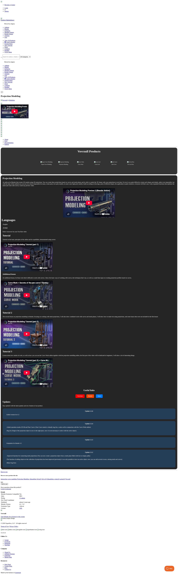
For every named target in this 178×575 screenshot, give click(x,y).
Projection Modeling (23, 479)
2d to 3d (44, 479)
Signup (6, 11)
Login (6, 8)
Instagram (7, 543)
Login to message (6, 489)
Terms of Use (5, 526)
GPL (20, 508)
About (6, 139)
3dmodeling (50, 479)
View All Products (9, 40)
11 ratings (22, 498)
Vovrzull (4, 100)
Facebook (7, 541)
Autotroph (18, 572)
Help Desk (7, 564)
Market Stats (8, 557)
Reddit (90, 396)
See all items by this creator (17, 516)
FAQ (5, 141)
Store (99, 396)
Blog (5, 568)
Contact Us (7, 569)
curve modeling (12, 479)
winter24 (56, 479)
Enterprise (7, 555)
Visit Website (5, 516)
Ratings (6, 144)
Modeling (12, 100)
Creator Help (8, 566)
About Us (7, 552)
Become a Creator (9, 5)
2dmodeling (33, 479)
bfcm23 (39, 479)
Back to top (4, 472)
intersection (4, 479)
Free (5, 37)
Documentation (8, 143)
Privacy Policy (14, 526)
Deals (6, 47)
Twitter (6, 540)
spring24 (62, 479)
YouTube (80, 396)
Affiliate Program (9, 554)
